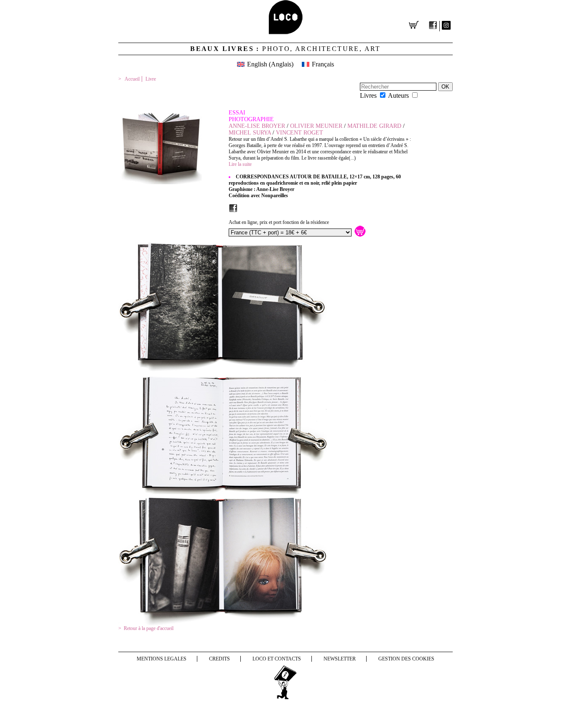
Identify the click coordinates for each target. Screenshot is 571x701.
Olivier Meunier (316, 126)
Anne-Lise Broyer (257, 126)
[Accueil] (286, 32)
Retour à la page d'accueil (148, 628)
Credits (219, 659)
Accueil (132, 79)
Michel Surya (250, 133)
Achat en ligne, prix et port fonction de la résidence (279, 222)
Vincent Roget (299, 133)
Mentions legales (161, 659)
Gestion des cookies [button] (406, 659)
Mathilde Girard (374, 126)
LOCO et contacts (276, 659)
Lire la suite (240, 164)
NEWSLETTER (340, 659)
